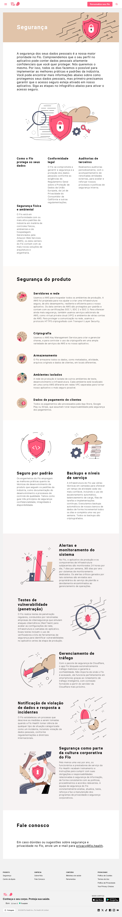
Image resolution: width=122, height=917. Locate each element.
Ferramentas (71, 879)
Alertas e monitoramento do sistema (77, 550)
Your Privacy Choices (106, 886)
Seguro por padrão (35, 473)
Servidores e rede (46, 293)
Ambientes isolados (47, 374)
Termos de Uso (103, 879)
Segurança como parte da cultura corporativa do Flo (81, 753)
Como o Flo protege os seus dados (28, 162)
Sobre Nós (38, 876)
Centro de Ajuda (9, 879)
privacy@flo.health (89, 846)
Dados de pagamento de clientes (57, 400)
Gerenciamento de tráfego (76, 655)
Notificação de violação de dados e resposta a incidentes (41, 708)
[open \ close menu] (6, 4)
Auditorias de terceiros (88, 160)
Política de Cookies (105, 876)
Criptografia (42, 333)
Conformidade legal (58, 160)
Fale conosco (33, 825)
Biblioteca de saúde (73, 876)
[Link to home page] (15, 4)
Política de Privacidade (106, 883)
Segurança (32, 27)
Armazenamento (45, 355)
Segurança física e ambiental (29, 207)
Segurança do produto (44, 279)
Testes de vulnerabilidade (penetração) (33, 604)
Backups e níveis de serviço (83, 475)
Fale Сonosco (39, 879)
